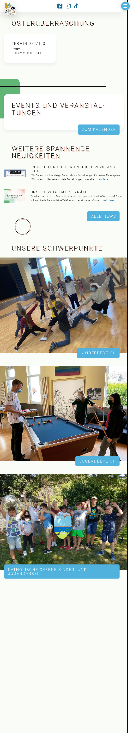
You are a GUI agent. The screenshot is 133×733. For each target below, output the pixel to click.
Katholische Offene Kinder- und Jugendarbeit (47, 571)
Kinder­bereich (98, 353)
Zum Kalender (99, 129)
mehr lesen (103, 179)
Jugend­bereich (97, 461)
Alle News (103, 216)
